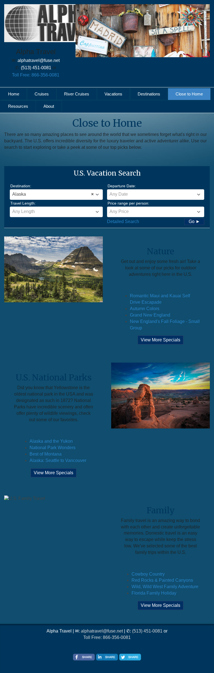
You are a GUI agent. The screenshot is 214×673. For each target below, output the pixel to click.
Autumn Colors (144, 308)
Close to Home (189, 94)
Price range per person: (128, 203)
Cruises (42, 94)
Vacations (113, 94)
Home (13, 94)
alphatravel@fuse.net (102, 631)
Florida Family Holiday (154, 593)
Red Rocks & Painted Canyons (162, 580)
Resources (18, 106)
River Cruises (76, 94)
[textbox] (155, 194)
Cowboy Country (148, 574)
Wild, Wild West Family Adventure (165, 586)
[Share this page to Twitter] (130, 657)
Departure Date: (122, 186)
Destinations (149, 94)
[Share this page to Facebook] (84, 657)
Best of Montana (46, 454)
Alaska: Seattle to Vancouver (58, 460)
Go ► (194, 221)
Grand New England (150, 315)
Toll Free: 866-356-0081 (35, 75)
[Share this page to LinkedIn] (107, 657)
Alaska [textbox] (53, 194)
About (48, 106)
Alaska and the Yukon (51, 441)
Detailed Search (123, 221)
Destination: (20, 186)
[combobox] (56, 194)
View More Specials (160, 339)
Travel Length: (23, 203)
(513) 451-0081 (147, 631)
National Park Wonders (53, 447)
